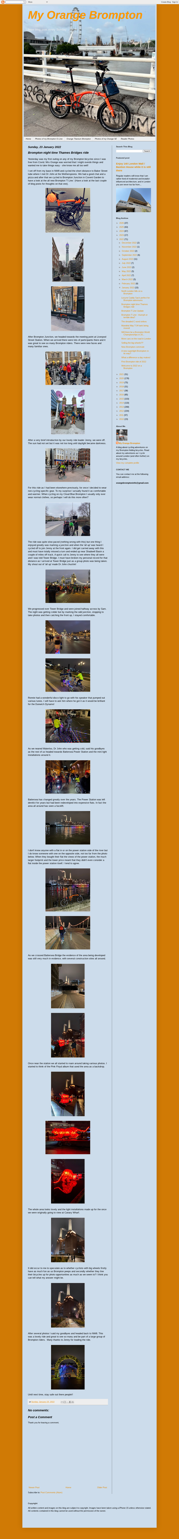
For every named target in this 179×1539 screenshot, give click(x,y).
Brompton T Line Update (132, 311)
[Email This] (62, 1402)
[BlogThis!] (64, 1402)
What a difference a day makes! (135, 357)
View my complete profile (127, 463)
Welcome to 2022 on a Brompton (131, 366)
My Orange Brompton (85, 15)
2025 (121, 227)
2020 (121, 378)
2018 (121, 386)
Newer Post (34, 1487)
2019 (121, 382)
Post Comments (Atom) (51, 1492)
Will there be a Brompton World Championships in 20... (135, 333)
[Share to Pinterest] (72, 1402)
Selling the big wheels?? (132, 343)
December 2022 (129, 243)
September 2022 (129, 255)
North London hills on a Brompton (131, 292)
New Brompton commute (132, 347)
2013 (121, 407)
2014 (121, 403)
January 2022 (128, 287)
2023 (121, 235)
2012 (121, 411)
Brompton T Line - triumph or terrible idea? (134, 316)
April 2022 (126, 275)
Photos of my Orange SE (106, 139)
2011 (121, 415)
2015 (121, 399)
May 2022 (126, 271)
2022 (121, 239)
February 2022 (129, 283)
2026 (121, 223)
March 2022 (127, 279)
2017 (121, 390)
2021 (121, 374)
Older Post (102, 1487)
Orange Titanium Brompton (79, 139)
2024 (121, 231)
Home (28, 139)
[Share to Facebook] (70, 1402)
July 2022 (126, 263)
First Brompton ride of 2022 (133, 361)
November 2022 (129, 247)
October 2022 (128, 251)
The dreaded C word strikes (134, 321)
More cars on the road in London (136, 338)
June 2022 (127, 267)
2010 (121, 419)
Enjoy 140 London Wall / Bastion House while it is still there (133, 167)
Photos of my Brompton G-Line (49, 139)
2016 (121, 394)
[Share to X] (67, 1402)
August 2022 (128, 259)
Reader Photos (127, 139)
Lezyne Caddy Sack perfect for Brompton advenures (135, 299)
